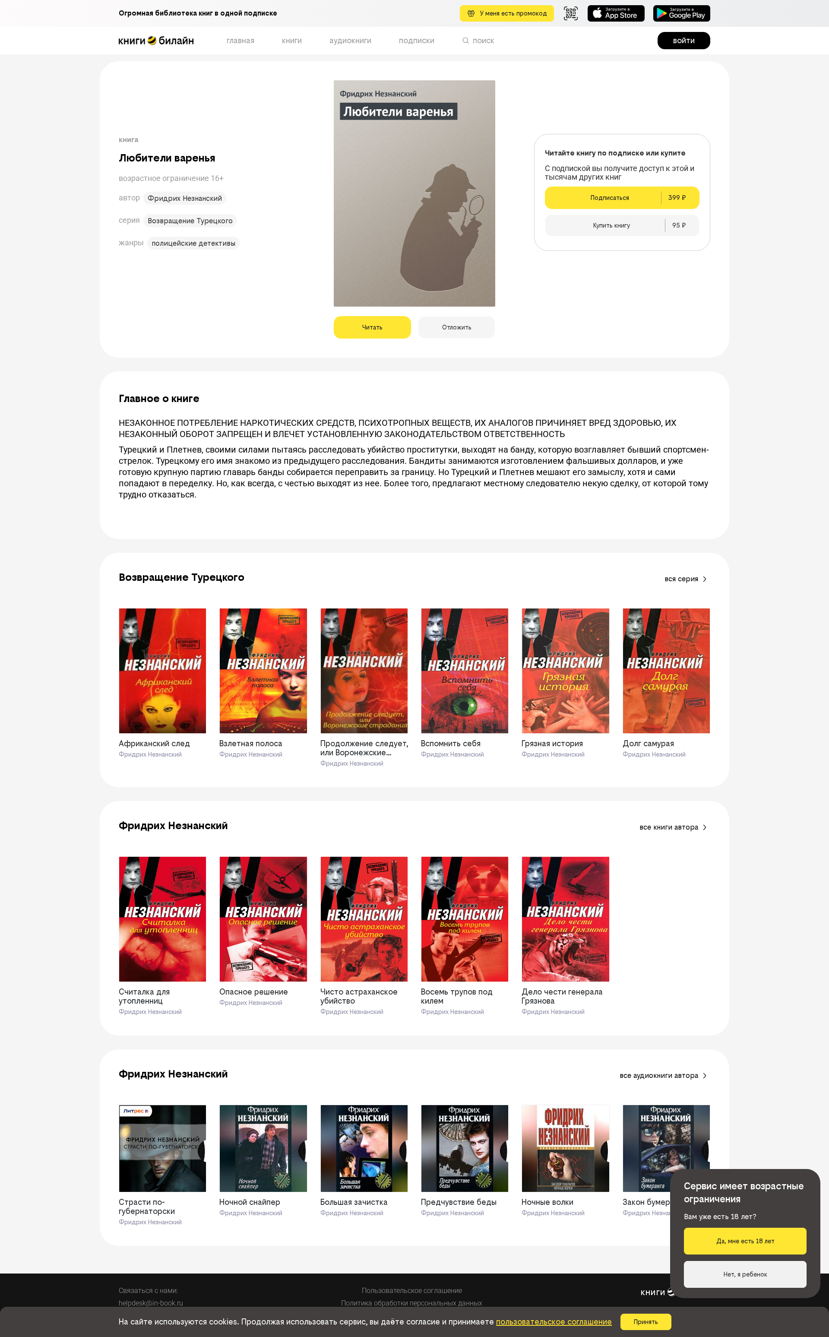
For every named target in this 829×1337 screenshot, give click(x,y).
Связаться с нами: (148, 1290)
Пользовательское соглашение (412, 1290)
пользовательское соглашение (554, 1321)
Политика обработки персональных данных (411, 1303)
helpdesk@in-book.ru (151, 1303)
